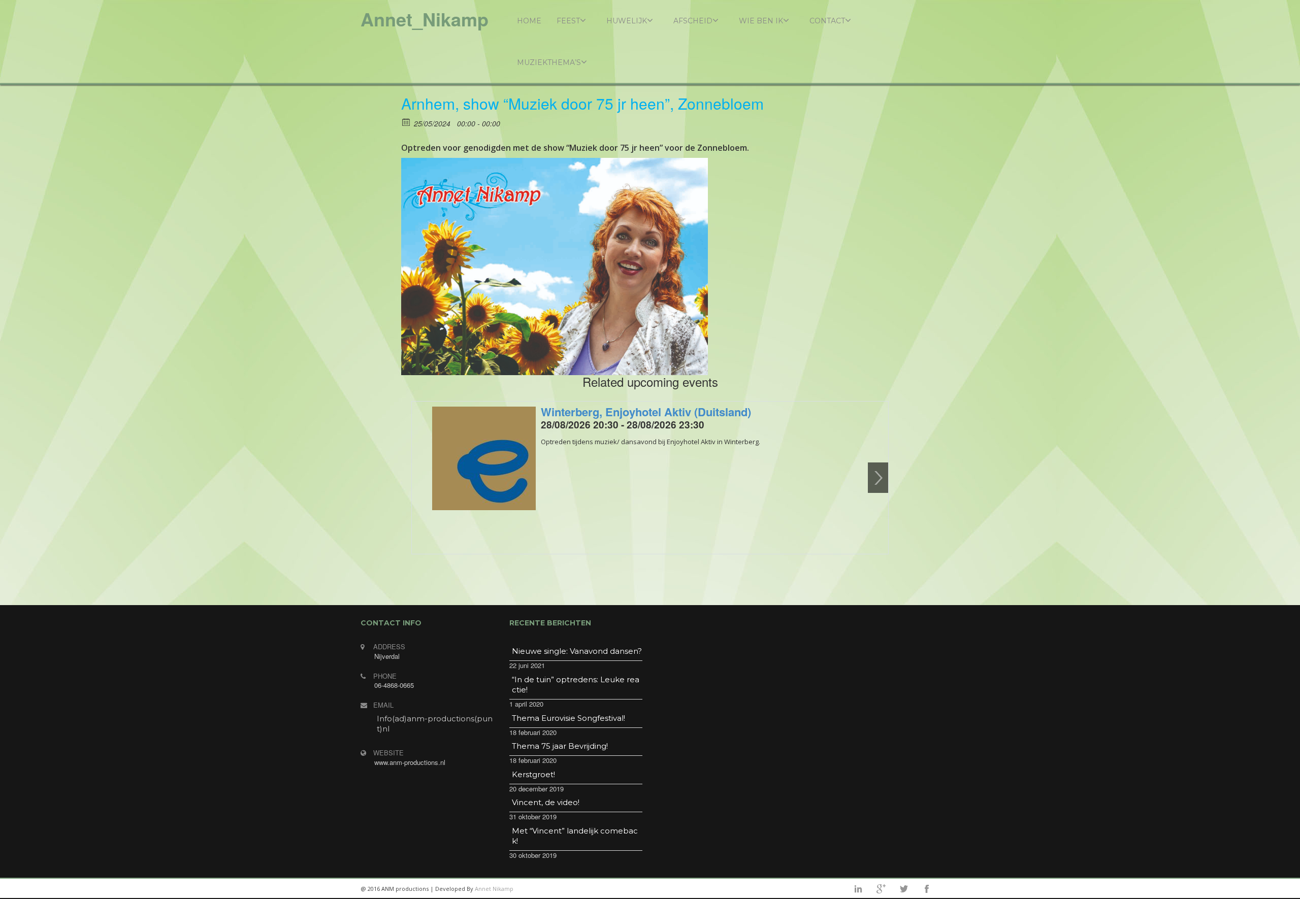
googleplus (881, 889)
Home (529, 20)
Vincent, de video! (545, 802)
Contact (827, 20)
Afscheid (692, 20)
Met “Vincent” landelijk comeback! (575, 836)
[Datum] (406, 121)
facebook (927, 889)
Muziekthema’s (549, 62)
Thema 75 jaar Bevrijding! (560, 746)
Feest (568, 20)
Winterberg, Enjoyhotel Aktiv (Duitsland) (646, 412)
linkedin (858, 889)
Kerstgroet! (533, 774)
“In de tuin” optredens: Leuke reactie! (575, 684)
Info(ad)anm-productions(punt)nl (435, 724)
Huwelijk (626, 20)
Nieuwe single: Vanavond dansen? (577, 651)
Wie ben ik (761, 20)
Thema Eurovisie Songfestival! (568, 718)
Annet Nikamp (494, 888)
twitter (904, 889)
